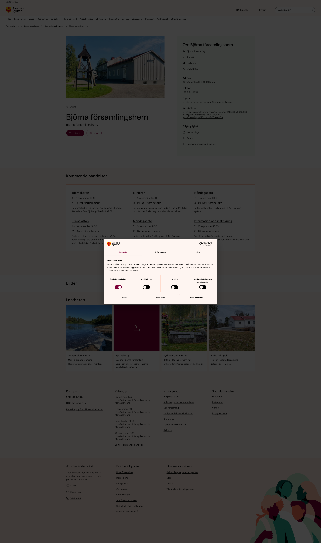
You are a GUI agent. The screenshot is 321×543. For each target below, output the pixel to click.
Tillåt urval (160, 297)
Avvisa (124, 297)
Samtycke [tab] (123, 252)
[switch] (146, 287)
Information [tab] (160, 252)
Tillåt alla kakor (196, 297)
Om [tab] (198, 252)
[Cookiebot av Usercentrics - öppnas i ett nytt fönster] (203, 244)
